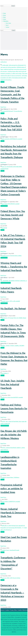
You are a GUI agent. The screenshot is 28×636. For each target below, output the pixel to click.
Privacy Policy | (14, 610)
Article (2, 82)
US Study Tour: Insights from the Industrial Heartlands (12, 384)
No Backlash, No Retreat (13, 308)
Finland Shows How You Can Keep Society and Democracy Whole (13, 214)
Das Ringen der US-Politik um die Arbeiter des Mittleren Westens (14, 434)
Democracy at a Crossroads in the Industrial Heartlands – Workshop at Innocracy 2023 (12, 593)
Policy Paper (7, 283)
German (6, 426)
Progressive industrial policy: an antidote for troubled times (12, 488)
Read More (3, 107)
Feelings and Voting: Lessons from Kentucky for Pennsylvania (14, 408)
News (2, 206)
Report (6, 206)
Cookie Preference (22, 610)
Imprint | (3, 610)
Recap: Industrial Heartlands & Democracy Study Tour (13, 512)
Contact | (7, 610)
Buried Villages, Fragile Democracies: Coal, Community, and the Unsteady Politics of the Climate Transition (12, 94)
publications (4, 62)
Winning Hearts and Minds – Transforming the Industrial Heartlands (14, 266)
